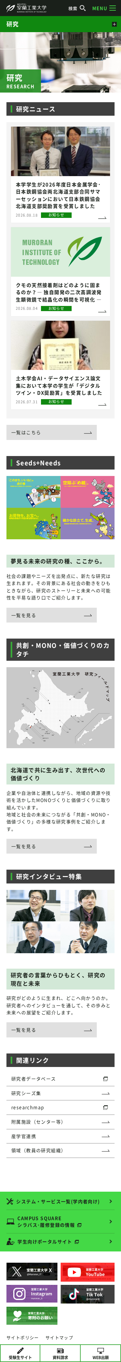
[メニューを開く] (113, 24)
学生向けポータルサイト (44, 1241)
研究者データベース (33, 1078)
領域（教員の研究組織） (38, 1150)
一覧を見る (23, 615)
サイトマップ (59, 1337)
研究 (12, 24)
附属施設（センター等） (38, 1121)
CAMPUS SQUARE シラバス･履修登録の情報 (46, 1221)
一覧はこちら (26, 432)
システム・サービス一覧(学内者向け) (58, 1201)
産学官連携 (23, 1136)
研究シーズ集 (26, 1093)
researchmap (27, 1107)
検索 (73, 8)
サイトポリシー (22, 1337)
